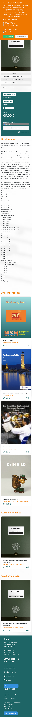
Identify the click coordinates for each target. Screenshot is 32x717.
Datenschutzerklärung (14, 16)
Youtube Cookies (9, 32)
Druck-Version (9, 124)
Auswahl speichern (22, 36)
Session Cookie (9, 22)
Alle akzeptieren (8, 36)
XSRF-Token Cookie (10, 24)
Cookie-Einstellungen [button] (10, 713)
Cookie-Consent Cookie (11, 26)
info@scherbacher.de (13, 654)
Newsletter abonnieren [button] (11, 686)
